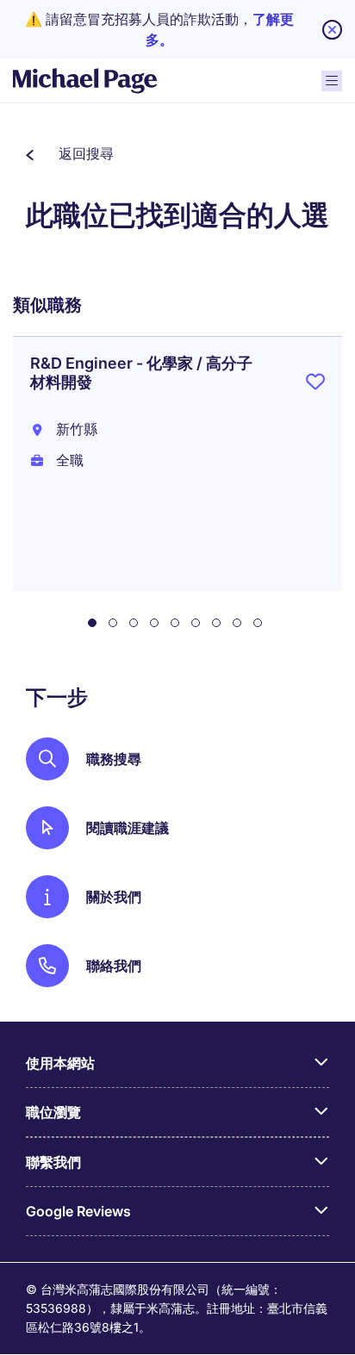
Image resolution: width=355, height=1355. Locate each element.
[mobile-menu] (331, 81)
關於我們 (113, 896)
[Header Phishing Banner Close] (332, 30)
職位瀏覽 (53, 1112)
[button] (70, 153)
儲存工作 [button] (315, 385)
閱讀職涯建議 (127, 827)
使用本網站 (60, 1063)
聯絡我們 (113, 965)
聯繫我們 (53, 1162)
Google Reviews (78, 1211)
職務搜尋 (113, 759)
